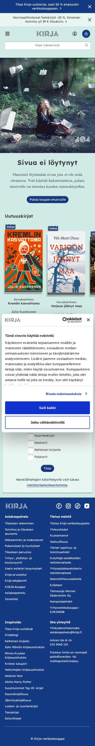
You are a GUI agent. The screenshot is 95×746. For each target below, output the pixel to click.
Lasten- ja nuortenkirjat (21, 706)
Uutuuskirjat (19, 216)
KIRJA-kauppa (15, 587)
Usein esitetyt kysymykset (23, 568)
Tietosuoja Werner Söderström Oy (63, 593)
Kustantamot (59, 535)
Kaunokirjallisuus (16, 694)
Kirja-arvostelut (16, 574)
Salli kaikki (47, 408)
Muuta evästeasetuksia (63, 393)
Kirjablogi (11, 635)
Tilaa (47, 468)
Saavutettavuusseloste (66, 579)
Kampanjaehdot (61, 601)
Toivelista (11, 599)
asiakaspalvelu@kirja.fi (66, 632)
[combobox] (47, 45)
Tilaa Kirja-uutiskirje (19, 629)
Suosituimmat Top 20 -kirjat (24, 688)
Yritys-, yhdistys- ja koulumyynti (18, 560)
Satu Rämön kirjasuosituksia (24, 647)
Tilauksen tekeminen (19, 523)
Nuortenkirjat (44, 436)
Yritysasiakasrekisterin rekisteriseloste (66, 571)
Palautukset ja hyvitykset (22, 546)
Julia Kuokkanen (23, 312)
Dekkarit (40, 443)
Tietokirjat (12, 712)
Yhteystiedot (59, 529)
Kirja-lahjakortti (16, 580)
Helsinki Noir (14, 676)
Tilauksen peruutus (18, 552)
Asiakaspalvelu (15, 593)
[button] (7, 33)
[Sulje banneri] (88, 320)
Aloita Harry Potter (18, 682)
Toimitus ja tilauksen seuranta (19, 532)
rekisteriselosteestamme (47, 485)
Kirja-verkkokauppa (49, 739)
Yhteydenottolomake (65, 628)
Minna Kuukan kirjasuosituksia (15, 655)
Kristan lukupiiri (16, 663)
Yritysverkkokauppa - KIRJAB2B (65, 610)
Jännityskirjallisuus (18, 700)
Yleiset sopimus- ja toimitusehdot (63, 550)
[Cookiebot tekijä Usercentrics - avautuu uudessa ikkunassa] (62, 320)
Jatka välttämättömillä (47, 422)
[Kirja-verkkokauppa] (16, 506)
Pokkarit (40, 457)
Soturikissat (13, 718)
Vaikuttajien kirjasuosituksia (24, 669)
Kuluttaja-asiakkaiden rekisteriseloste (65, 560)
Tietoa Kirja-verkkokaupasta (69, 523)
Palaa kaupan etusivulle (48, 200)
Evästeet (56, 585)
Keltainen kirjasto (47, 450)
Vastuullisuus (59, 541)
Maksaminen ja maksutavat (24, 540)
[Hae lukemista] (86, 45)
